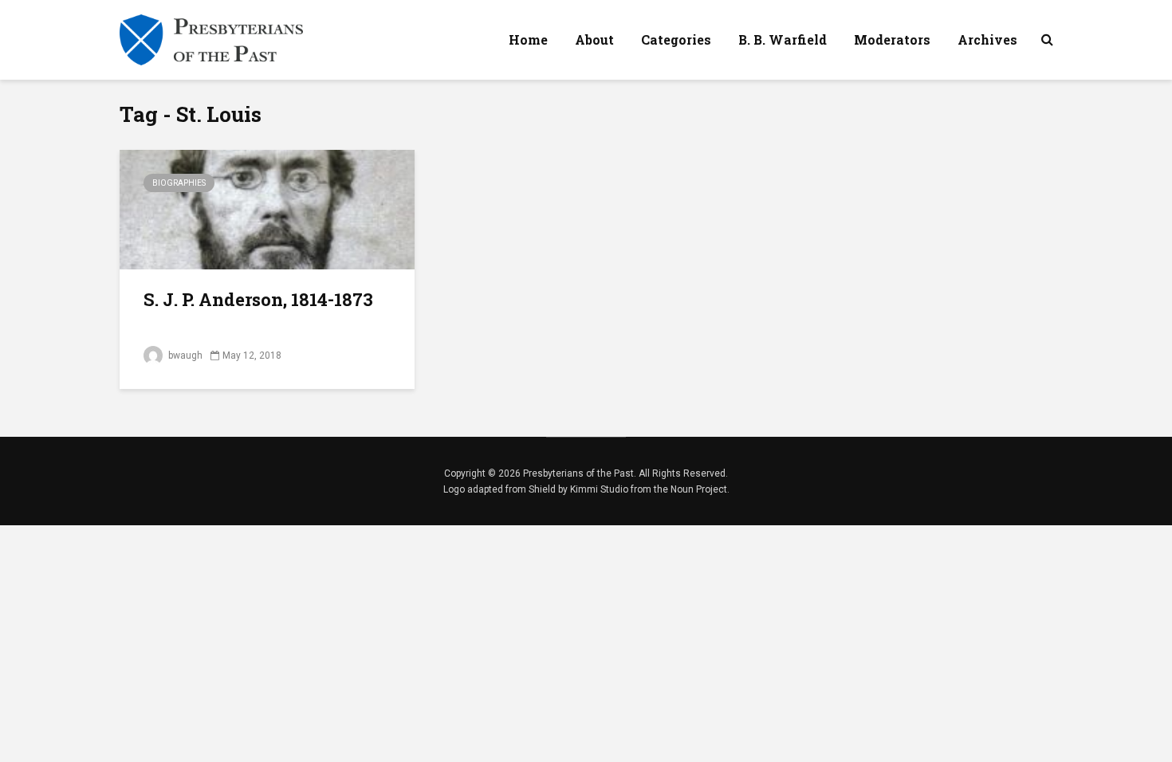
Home (528, 39)
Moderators (892, 39)
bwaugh (184, 355)
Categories (676, 39)
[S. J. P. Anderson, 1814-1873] (267, 208)
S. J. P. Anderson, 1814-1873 (258, 299)
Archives (987, 39)
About (594, 39)
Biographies (179, 183)
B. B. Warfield (782, 39)
